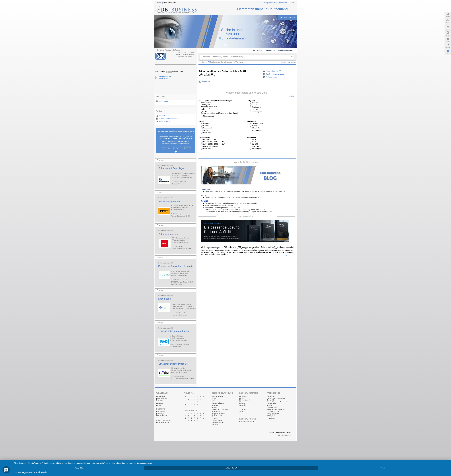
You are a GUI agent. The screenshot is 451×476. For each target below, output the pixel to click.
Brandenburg (216, 402)
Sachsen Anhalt (217, 421)
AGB (265, 3)
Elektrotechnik (271, 404)
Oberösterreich (244, 402)
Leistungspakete (161, 398)
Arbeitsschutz (271, 396)
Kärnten (241, 398)
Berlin (213, 400)
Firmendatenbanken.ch (246, 421)
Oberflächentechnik (273, 411)
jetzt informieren (288, 256)
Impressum (283, 3)
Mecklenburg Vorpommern (220, 409)
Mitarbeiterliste (162, 78)
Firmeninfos (270, 50)
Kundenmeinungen (162, 422)
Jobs (157, 402)
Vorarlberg (242, 409)
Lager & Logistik (272, 407)
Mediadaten (160, 400)
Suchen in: (203, 62)
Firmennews (160, 413)
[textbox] (245, 56)
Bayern (214, 398)
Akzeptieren (231, 468)
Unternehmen (160, 396)
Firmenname (240, 62)
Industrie (269, 405)
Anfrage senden (165, 121)
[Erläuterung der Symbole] (194, 71)
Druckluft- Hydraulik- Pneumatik (277, 402)
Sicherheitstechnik (273, 413)
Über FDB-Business (285, 50)
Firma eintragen (288, 18)
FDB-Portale (257, 50)
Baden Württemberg (218, 396)
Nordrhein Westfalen (218, 413)
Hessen (214, 407)
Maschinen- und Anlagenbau (276, 409)
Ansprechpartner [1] (273, 71)
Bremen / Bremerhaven (219, 404)
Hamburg (215, 405)
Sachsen (214, 419)
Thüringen (215, 424)
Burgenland (243, 396)
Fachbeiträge (271, 419)
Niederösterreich (244, 400)
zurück (291, 96)
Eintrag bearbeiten (164, 76)
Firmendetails (164, 101)
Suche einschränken (289, 62)
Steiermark (242, 405)
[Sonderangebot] (175, 152)
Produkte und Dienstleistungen (221, 62)
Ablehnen (79, 468)
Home (159, 3)
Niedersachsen (216, 411)
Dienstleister (271, 400)
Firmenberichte (161, 411)
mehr (383, 468)
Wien (241, 411)
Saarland (215, 417)
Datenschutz (272, 3)
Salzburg (242, 404)
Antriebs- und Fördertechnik (276, 398)
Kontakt (291, 3)
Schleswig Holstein (218, 422)
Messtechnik (271, 415)
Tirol (240, 407)
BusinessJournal (161, 415)
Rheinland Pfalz (217, 415)
